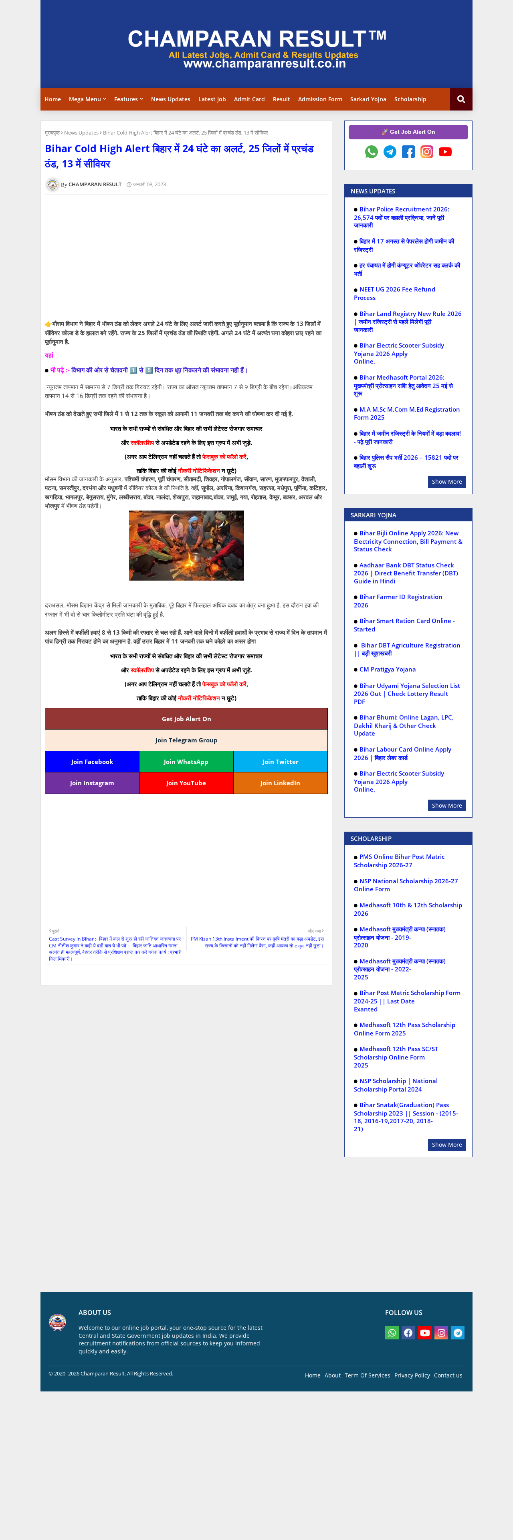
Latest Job (212, 99)
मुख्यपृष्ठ (52, 132)
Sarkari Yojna (368, 99)
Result (281, 99)
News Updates (170, 99)
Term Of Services (367, 1375)
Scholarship (410, 99)
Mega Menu (85, 99)
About (333, 1375)
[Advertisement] (191, 257)
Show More (447, 481)
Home (52, 99)
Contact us (448, 1375)
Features (126, 99)
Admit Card (249, 99)
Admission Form (320, 99)
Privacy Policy (412, 1375)
